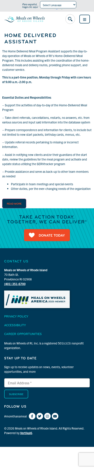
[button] (70, 19)
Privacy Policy (16, 316)
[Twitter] (40, 416)
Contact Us (16, 261)
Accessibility (15, 325)
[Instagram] (47, 416)
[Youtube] (55, 416)
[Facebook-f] (32, 416)
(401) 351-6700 (15, 284)
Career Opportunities (23, 334)
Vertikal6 (26, 433)
